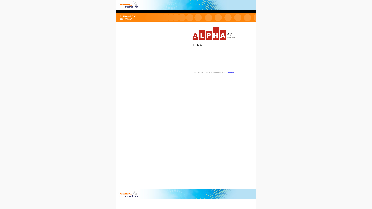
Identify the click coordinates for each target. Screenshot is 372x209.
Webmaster (230, 72)
